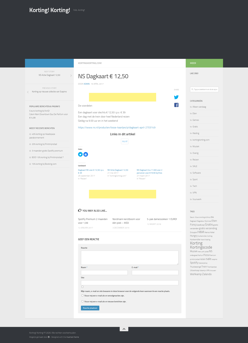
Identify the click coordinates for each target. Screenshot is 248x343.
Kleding (196, 133)
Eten (195, 113)
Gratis (195, 126)
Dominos (208, 221)
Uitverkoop (194, 270)
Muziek (196, 146)
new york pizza (203, 252)
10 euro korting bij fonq (202, 217)
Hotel (212, 232)
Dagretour (200, 221)
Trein (204, 266)
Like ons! (194, 73)
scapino (214, 259)
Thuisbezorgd (195, 267)
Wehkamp (196, 274)
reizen (203, 259)
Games (196, 120)
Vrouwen (213, 270)
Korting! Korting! (49, 10)
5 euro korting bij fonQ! (39, 111)
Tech (195, 186)
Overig (195, 153)
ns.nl (124, 141)
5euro (192, 217)
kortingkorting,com (90, 63)
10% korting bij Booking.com (44, 164)
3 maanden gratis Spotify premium (47, 150)
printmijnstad (195, 259)
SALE (195, 166)
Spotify (194, 262)
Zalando (207, 274)
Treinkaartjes (212, 267)
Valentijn (203, 270)
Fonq (193, 224)
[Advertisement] (124, 37)
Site (82, 277)
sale (208, 259)
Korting (196, 243)
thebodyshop (202, 263)
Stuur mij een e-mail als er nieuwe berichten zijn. (105, 301)
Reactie (84, 248)
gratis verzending (208, 228)
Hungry (193, 235)
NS (210, 251)
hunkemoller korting (205, 236)
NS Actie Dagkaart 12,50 (117, 170)
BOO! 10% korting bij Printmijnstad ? (48, 157)
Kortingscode (201, 247)
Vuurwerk (197, 199)
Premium (212, 255)
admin (87, 84)
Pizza (206, 255)
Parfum (200, 255)
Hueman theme (72, 337)
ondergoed (193, 255)
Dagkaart (193, 221)
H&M (200, 232)
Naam (84, 267)
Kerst (203, 240)
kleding (207, 240)
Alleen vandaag (199, 107)
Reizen (196, 159)
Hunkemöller (195, 239)
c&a (212, 217)
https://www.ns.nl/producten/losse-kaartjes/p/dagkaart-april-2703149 (116, 127)
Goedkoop (200, 225)
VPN (195, 192)
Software (197, 173)
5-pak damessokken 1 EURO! (162, 219)
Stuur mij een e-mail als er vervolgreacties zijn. (104, 295)
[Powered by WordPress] (49, 337)
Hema (207, 232)
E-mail (135, 267)
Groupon (193, 232)
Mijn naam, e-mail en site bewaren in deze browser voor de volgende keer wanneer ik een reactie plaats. (125, 291)
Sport (195, 179)
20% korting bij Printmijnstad (44, 144)
